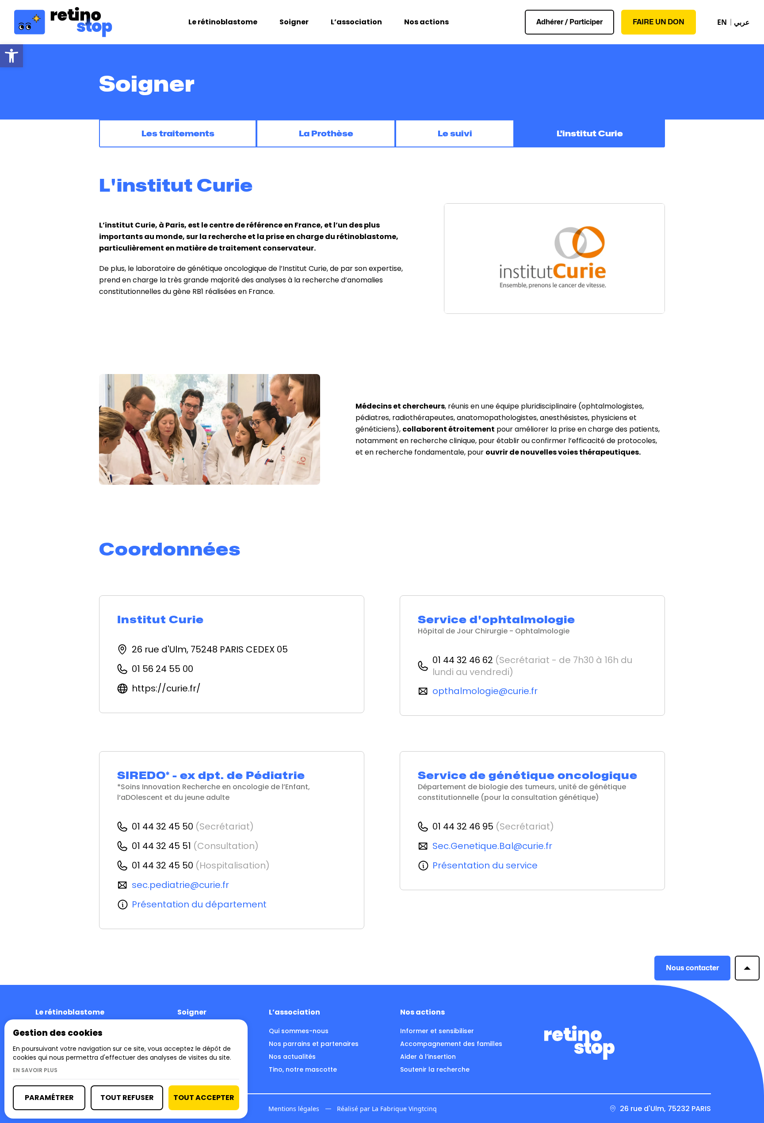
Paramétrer (49, 1097)
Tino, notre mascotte (303, 1069)
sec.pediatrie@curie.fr (180, 885)
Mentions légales (293, 1108)
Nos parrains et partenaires (314, 1043)
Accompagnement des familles (451, 1043)
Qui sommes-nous (299, 1031)
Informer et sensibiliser (437, 1031)
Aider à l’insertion (428, 1056)
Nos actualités (292, 1056)
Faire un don (658, 22)
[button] (11, 55)
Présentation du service (485, 866)
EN (722, 22)
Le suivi (455, 133)
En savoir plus (35, 1070)
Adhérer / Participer (569, 22)
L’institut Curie (590, 133)
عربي (742, 22)
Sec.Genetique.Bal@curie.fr (492, 846)
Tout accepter (203, 1097)
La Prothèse (326, 133)
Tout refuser (127, 1097)
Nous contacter (692, 968)
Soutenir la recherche (435, 1069)
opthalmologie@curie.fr (485, 691)
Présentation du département (199, 905)
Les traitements (177, 133)
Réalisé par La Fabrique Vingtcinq (387, 1108)
